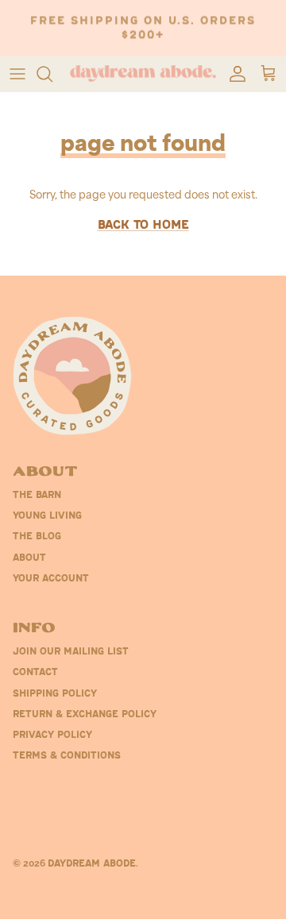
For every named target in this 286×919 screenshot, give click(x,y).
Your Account (51, 579)
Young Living (47, 516)
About (29, 558)
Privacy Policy (52, 735)
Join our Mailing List (71, 652)
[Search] (52, 73)
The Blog (37, 537)
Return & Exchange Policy (85, 715)
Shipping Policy (55, 694)
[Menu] (17, 73)
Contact (35, 673)
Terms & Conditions (67, 756)
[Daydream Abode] (143, 73)
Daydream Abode (92, 864)
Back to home (143, 226)
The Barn (37, 495)
